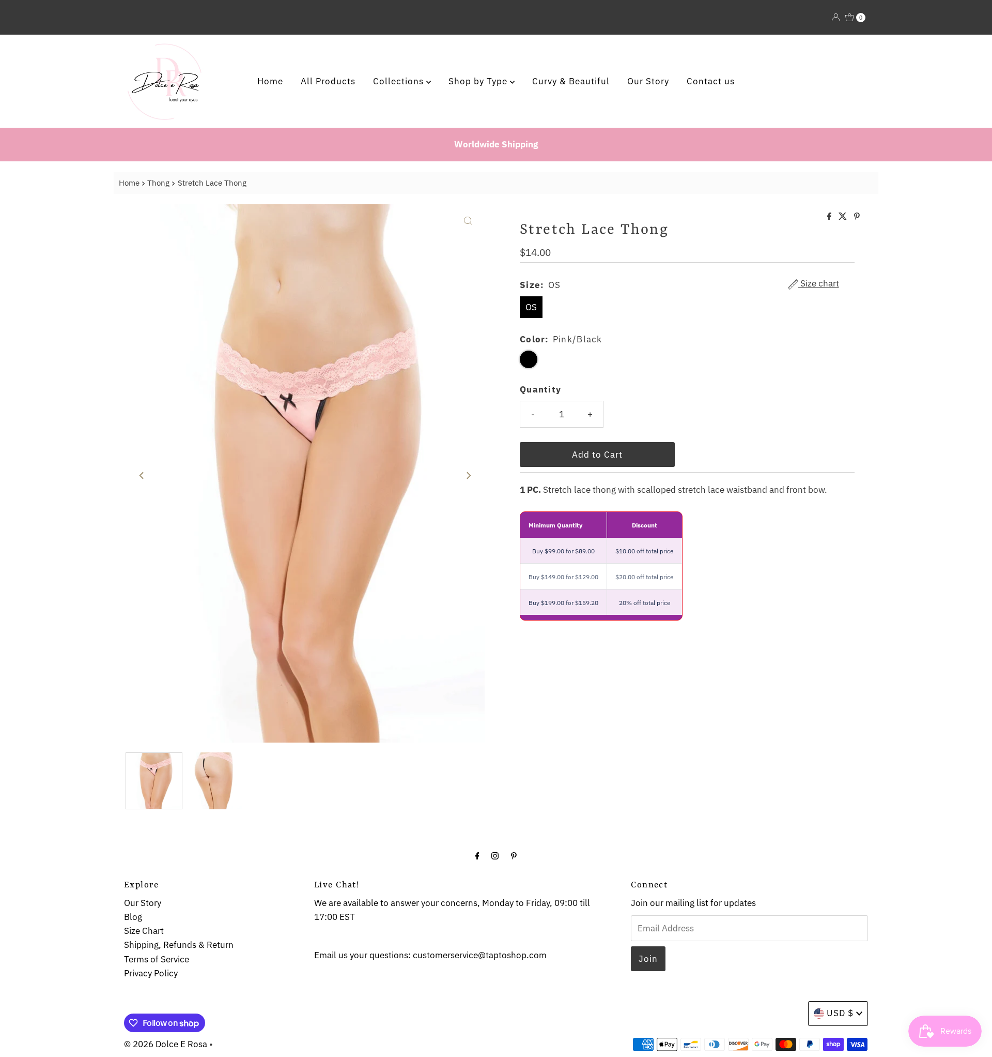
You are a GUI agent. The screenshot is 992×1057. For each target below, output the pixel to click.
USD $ (840, 1013)
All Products (328, 81)
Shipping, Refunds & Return (179, 944)
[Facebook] (477, 855)
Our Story (648, 81)
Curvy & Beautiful (571, 81)
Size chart (818, 284)
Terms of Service (156, 959)
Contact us (711, 81)
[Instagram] (495, 855)
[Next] (468, 475)
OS (531, 307)
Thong (158, 182)
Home (270, 81)
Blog (133, 917)
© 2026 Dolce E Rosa (165, 1044)
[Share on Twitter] (844, 217)
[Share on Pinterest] (857, 217)
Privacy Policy (151, 973)
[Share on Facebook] (830, 217)
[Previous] (142, 475)
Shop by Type (479, 81)
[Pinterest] (514, 855)
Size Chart (144, 931)
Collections (399, 81)
